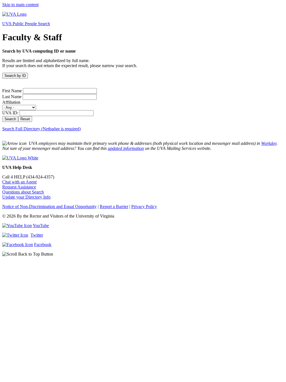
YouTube (41, 225)
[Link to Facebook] (17, 244)
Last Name (12, 96)
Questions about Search (23, 192)
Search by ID (15, 76)
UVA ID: (10, 112)
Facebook (42, 244)
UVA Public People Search (26, 23)
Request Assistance (19, 187)
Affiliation (11, 102)
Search (10, 119)
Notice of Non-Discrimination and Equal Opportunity (49, 206)
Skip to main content (20, 4)
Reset (25, 119)
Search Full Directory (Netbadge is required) (41, 128)
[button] (143, 254)
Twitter (36, 235)
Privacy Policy (144, 206)
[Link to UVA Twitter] (15, 235)
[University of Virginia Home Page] (14, 14)
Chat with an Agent (19, 182)
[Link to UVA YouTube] (17, 225)
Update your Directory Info (26, 197)
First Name (12, 90)
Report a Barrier (114, 206)
